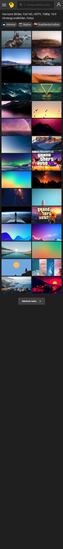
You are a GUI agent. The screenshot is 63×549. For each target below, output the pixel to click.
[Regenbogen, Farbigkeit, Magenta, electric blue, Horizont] (16, 179)
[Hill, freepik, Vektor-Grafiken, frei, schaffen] (47, 39)
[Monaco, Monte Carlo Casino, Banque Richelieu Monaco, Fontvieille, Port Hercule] (16, 56)
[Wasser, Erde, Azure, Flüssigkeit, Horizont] (16, 92)
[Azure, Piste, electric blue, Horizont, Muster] (16, 232)
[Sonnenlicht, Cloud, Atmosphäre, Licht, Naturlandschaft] (47, 267)
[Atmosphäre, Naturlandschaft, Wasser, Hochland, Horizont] (16, 109)
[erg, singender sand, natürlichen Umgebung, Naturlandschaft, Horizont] (47, 74)
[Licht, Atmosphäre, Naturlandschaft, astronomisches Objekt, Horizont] (16, 127)
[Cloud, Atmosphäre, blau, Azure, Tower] (47, 232)
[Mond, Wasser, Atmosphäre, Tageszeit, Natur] (47, 92)
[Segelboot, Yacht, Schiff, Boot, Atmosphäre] (16, 197)
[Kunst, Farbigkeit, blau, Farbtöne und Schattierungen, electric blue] (47, 250)
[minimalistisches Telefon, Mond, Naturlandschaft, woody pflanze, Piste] (16, 267)
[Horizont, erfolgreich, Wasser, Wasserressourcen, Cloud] (16, 74)
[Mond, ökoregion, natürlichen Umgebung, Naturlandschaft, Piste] (16, 144)
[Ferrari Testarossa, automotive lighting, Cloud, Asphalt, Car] (47, 285)
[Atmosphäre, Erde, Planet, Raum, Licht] (16, 214)
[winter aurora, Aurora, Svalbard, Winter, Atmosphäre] (16, 162)
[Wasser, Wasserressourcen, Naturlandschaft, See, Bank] (16, 250)
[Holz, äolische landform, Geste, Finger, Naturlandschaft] (47, 197)
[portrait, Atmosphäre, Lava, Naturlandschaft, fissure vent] (47, 179)
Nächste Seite (29, 301)
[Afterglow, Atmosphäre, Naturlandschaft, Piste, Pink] (47, 127)
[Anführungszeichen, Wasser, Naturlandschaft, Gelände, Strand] (16, 285)
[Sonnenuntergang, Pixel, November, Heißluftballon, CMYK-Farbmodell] (47, 109)
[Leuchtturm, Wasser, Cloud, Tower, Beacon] (16, 39)
